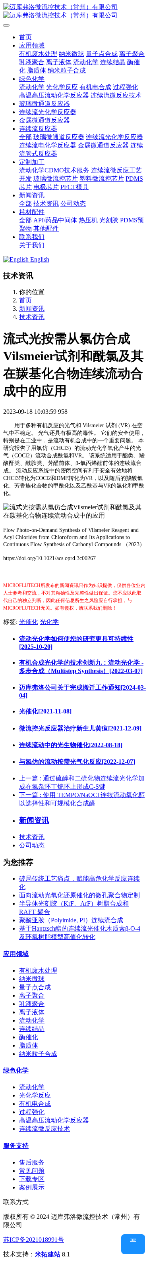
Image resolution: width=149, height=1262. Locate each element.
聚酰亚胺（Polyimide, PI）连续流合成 (71, 920)
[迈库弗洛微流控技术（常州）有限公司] (74, 11)
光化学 (49, 621)
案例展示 (32, 1187)
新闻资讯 (32, 308)
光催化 (28, 621)
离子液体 (32, 1012)
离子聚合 (32, 995)
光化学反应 (35, 1095)
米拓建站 (48, 1254)
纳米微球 (32, 978)
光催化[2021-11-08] (45, 711)
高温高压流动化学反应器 (54, 1120)
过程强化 (32, 1112)
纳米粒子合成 (38, 1053)
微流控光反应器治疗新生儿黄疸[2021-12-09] (80, 728)
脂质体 (28, 1045)
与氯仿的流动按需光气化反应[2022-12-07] (77, 761)
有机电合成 (35, 1103)
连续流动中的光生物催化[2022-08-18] (70, 745)
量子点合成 (35, 987)
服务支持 (16, 1145)
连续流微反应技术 (44, 1128)
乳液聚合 (32, 1003)
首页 (25, 37)
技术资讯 (32, 317)
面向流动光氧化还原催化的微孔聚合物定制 (79, 895)
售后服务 (32, 1162)
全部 (25, 137)
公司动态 (32, 845)
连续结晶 (32, 1028)
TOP (133, 1240)
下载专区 (32, 1179)
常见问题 (32, 1170)
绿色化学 (16, 1070)
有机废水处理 (38, 970)
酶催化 (28, 1037)
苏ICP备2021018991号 (33, 1239)
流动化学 (32, 1020)
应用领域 (16, 953)
